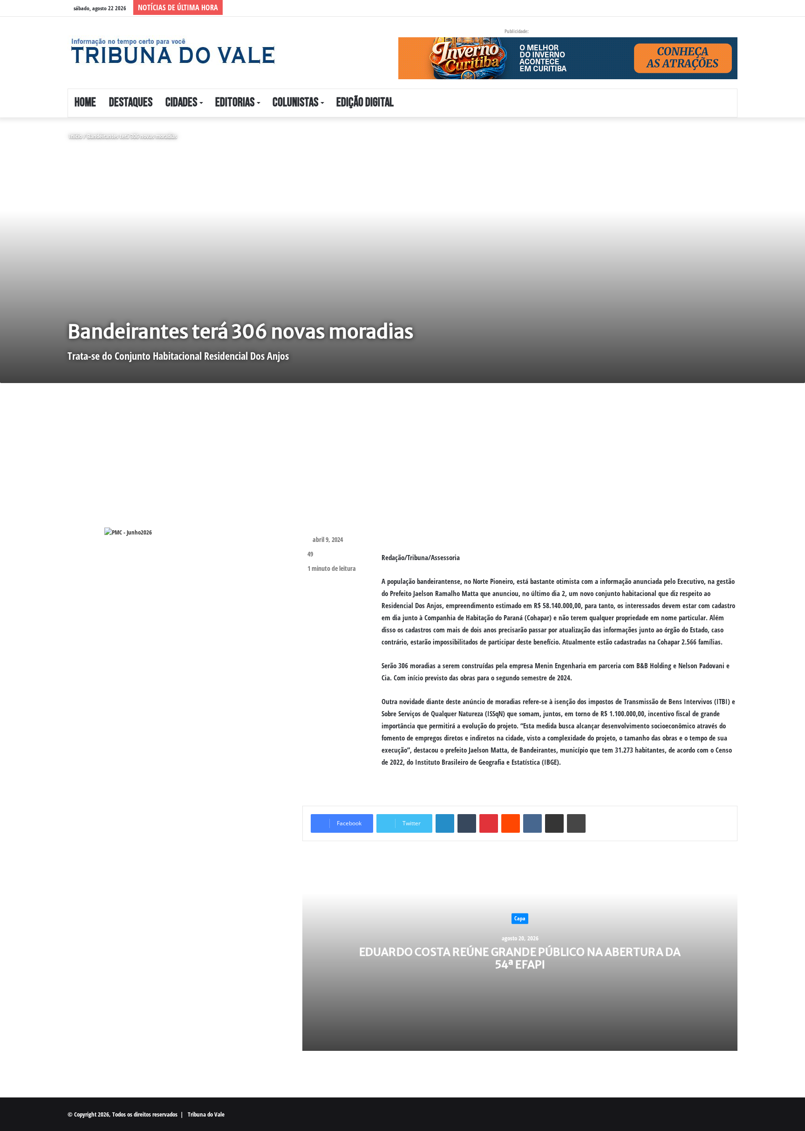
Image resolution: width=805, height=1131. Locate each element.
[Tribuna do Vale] (172, 51)
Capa (519, 918)
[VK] (532, 823)
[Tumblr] (466, 823)
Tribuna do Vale (206, 1114)
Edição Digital (365, 103)
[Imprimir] (576, 823)
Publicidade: (517, 30)
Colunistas (295, 103)
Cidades (181, 103)
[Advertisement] (340, 462)
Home (85, 103)
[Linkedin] (445, 823)
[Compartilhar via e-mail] (554, 823)
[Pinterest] (488, 823)
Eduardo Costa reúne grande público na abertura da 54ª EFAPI (520, 958)
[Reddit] (510, 823)
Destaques (130, 103)
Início (75, 136)
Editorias (234, 103)
